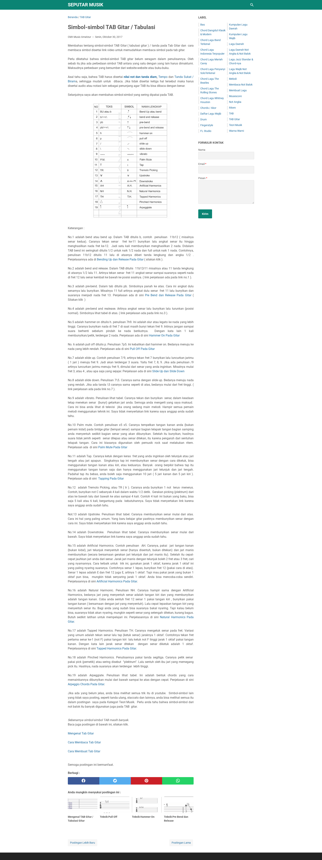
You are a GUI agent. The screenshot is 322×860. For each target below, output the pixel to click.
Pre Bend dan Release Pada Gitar (168, 295)
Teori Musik (235, 125)
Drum (203, 119)
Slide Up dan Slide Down (168, 371)
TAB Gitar (234, 119)
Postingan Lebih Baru (82, 842)
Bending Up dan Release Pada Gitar (120, 259)
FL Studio (205, 130)
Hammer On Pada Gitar (164, 335)
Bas (202, 24)
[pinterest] (146, 781)
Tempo (163, 77)
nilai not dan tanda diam (140, 77)
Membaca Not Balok (240, 84)
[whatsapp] (178, 781)
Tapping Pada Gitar (111, 478)
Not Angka (235, 101)
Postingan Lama (181, 842)
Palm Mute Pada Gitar (112, 447)
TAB (231, 113)
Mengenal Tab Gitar (81, 733)
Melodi (233, 78)
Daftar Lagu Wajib (210, 113)
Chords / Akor (208, 107)
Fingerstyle (206, 125)
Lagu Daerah (236, 43)
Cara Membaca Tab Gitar (84, 742)
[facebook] (83, 781)
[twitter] (115, 781)
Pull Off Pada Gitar (142, 349)
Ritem (232, 107)
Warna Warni (236, 130)
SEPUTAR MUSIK (85, 4)
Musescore (235, 96)
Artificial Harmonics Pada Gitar (117, 581)
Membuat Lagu (238, 90)
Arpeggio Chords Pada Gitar (86, 684)
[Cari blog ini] (252, 5)
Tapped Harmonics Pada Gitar (116, 648)
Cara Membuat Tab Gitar (84, 751)
